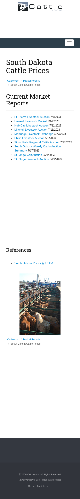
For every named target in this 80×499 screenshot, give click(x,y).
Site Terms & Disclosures (48, 479)
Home (31, 486)
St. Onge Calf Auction (28, 154)
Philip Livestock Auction (29, 138)
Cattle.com (13, 80)
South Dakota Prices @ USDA (33, 263)
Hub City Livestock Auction (31, 125)
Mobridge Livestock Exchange (33, 134)
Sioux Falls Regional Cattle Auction (36, 142)
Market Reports (31, 80)
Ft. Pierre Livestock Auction (32, 116)
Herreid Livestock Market (30, 121)
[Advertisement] (40, 203)
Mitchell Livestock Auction (30, 129)
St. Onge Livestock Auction (31, 159)
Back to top (43, 486)
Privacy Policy (26, 479)
